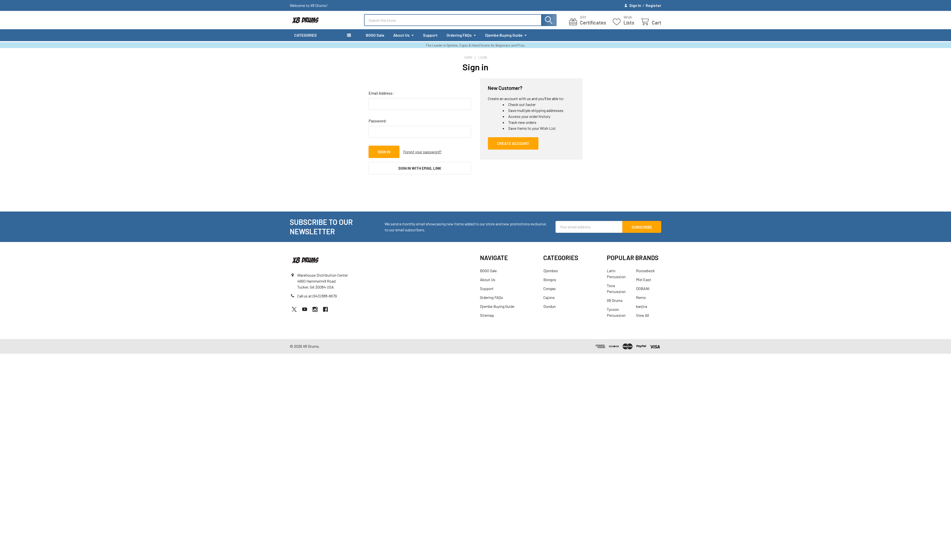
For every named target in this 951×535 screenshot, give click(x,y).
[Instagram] (315, 309)
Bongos (549, 279)
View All (642, 315)
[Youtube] (304, 309)
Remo (641, 297)
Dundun (549, 306)
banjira (641, 306)
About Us (401, 35)
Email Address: (381, 93)
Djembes (550, 270)
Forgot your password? (422, 151)
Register (653, 5)
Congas (549, 288)
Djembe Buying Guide (504, 35)
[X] (294, 309)
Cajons (549, 297)
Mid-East (643, 279)
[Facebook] (325, 309)
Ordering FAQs (459, 35)
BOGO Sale (375, 35)
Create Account (513, 143)
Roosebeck (645, 270)
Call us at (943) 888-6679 (317, 296)
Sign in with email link (419, 168)
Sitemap (487, 315)
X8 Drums (615, 300)
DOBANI (642, 288)
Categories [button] (305, 35)
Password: (378, 120)
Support (430, 35)
